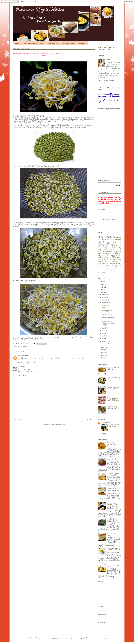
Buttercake (103, 268)
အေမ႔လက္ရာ (117, 265)
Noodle (104, 259)
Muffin (100, 265)
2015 (102, 290)
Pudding (111, 263)
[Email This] (38, 344)
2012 (102, 350)
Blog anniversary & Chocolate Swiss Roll (113, 407)
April (103, 336)
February (105, 341)
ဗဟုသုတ (25, 346)
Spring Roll (101, 272)
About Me (82, 43)
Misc (112, 250)
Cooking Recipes (69, 43)
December (105, 294)
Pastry (119, 248)
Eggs (116, 253)
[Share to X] (42, 344)
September (105, 302)
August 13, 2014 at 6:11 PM (26, 362)
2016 (102, 287)
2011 (102, 352)
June (104, 330)
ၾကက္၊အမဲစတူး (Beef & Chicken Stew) (109, 311)
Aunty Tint (21, 355)
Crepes (107, 270)
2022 (102, 282)
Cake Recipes (53, 43)
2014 (102, 292)
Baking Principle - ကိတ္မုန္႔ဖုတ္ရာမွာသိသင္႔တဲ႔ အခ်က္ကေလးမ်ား (113, 399)
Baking (101, 237)
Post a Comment (21, 375)
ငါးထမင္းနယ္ (111, 488)
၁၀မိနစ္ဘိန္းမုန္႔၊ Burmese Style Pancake (112, 444)
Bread (114, 246)
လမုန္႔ (104, 307)
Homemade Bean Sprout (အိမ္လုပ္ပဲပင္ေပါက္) (108, 323)
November (105, 297)
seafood (110, 248)
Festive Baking (116, 257)
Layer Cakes (109, 252)
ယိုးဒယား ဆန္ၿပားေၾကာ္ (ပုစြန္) (108, 318)
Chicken (101, 244)
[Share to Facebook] (44, 344)
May (103, 333)
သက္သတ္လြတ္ (113, 255)
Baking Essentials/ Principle (34, 43)
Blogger (105, 638)
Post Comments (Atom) (58, 424)
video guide (107, 265)
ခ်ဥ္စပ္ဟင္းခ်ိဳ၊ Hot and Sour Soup (113, 368)
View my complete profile (106, 80)
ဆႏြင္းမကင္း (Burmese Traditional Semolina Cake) (113, 504)
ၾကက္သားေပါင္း (112, 459)
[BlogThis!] (40, 344)
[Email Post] (33, 343)
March (104, 339)
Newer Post (18, 420)
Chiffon (110, 268)
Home (17, 43)
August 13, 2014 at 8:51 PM (26, 371)
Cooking (117, 237)
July (103, 328)
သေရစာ (118, 240)
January (105, 344)
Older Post (90, 420)
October (105, 300)
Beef (117, 263)
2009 (102, 358)
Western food (112, 267)
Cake (107, 240)
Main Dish (102, 246)
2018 (102, 284)
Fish (111, 261)
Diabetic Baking (115, 270)
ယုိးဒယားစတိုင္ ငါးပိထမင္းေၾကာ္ (113, 474)
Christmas (100, 270)
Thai (105, 261)
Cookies (100, 248)
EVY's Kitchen (105, 423)
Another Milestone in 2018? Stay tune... (113, 388)
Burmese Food (109, 242)
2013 (102, 347)
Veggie (20, 346)
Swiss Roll (108, 253)
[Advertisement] (54, 398)
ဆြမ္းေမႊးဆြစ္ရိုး (107, 314)
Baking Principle (103, 257)
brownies (118, 261)
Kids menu (103, 263)
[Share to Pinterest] (45, 344)
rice (111, 259)
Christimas (116, 268)
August (104, 305)
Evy (19, 366)
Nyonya (103, 267)
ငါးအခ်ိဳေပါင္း (111, 519)
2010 (102, 355)
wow (119, 267)
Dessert (104, 250)
